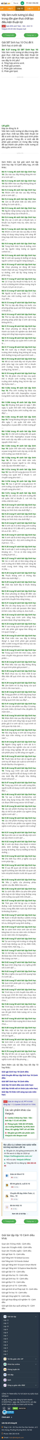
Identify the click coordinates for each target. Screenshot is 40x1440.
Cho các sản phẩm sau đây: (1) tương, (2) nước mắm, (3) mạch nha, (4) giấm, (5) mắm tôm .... (19, 707)
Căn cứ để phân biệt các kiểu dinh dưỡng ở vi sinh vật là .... (19, 202)
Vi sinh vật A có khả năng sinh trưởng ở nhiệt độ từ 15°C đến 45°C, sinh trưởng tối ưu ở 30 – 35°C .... (19, 527)
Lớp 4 (6, 1345)
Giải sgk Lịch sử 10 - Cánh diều (14, 1285)
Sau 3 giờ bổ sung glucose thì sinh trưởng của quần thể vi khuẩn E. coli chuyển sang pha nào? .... (19, 485)
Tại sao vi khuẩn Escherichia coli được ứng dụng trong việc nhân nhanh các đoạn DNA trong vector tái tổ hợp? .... (19, 798)
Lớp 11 (30, 8)
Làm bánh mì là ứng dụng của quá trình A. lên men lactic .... (19, 685)
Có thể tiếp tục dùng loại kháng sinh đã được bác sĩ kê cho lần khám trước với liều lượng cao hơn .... (19, 954)
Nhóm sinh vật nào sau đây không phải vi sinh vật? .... (19, 193)
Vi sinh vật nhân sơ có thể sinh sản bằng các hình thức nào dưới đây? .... (19, 507)
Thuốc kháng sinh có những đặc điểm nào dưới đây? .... (19, 575)
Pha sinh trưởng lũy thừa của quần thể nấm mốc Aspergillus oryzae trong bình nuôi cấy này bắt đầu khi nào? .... (19, 393)
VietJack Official (24, 1159)
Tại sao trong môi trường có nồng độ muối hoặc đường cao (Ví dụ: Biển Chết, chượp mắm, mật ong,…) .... (19, 942)
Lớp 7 (6, 1336)
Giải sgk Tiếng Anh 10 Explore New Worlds (19, 1268)
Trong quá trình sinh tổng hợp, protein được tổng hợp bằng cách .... (19, 617)
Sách (9, 1380)
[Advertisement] (20, 101)
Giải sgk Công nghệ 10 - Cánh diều (16, 1296)
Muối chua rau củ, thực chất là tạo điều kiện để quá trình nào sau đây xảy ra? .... (19, 675)
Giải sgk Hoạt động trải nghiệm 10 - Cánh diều (19, 1300)
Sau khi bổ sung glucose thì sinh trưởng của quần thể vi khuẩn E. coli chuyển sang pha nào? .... (19, 473)
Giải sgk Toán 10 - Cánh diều (13, 1254)
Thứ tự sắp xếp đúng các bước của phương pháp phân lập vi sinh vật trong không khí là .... (19, 318)
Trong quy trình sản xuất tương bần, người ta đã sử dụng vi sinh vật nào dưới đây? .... (19, 786)
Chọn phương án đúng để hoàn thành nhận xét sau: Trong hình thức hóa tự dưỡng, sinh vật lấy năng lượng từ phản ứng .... (19, 269)
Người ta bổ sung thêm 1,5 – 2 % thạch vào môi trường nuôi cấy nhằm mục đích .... (19, 294)
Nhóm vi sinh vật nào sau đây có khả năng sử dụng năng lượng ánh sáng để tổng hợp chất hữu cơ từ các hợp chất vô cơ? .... (19, 234)
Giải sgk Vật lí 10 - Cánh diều (13, 1271)
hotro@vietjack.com (16, 1437)
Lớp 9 (10, 8)
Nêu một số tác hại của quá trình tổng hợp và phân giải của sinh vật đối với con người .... (19, 1031)
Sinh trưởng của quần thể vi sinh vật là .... (19, 341)
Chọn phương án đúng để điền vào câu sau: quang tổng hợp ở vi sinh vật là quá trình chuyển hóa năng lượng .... (19, 595)
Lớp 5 (6, 1342)
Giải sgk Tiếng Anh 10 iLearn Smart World (19, 1264)
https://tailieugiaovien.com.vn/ (18, 1156)
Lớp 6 (6, 1339)
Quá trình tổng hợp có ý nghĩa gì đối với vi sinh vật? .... (19, 965)
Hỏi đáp (10, 1375)
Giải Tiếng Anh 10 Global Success (15, 1258)
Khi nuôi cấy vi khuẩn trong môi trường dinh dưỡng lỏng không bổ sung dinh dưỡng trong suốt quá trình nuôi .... (19, 351)
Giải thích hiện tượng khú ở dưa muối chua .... (19, 1021)
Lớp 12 (6, 1320)
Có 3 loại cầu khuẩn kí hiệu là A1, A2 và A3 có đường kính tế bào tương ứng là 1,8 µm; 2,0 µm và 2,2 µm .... (19, 283)
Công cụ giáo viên (16, 1385)
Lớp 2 (6, 1351)
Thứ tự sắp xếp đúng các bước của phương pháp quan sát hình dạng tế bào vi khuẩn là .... (19, 306)
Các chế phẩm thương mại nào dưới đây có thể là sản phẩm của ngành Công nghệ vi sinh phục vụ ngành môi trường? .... (19, 823)
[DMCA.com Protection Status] (19, 1408)
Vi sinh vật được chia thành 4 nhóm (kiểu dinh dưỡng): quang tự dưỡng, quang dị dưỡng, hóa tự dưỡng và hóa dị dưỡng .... (19, 847)
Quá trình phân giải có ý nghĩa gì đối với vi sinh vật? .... (19, 983)
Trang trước (9, 35)
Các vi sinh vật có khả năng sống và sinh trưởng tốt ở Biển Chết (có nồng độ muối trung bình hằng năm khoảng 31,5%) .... (19, 563)
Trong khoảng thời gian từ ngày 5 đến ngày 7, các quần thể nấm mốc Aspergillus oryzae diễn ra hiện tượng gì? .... (19, 422)
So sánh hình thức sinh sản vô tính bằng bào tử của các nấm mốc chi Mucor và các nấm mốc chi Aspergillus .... (19, 931)
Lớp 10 (20, 8)
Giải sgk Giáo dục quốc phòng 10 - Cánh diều (18, 1307)
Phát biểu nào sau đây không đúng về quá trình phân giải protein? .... (19, 664)
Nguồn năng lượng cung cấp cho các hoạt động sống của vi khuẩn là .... (19, 211)
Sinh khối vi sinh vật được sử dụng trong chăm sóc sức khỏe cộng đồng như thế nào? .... (19, 1043)
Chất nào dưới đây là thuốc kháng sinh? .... (19, 585)
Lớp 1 (6, 1354)
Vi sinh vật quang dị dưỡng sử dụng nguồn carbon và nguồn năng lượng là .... (19, 258)
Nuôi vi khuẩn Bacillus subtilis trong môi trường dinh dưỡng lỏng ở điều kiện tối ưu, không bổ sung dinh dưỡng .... (19, 919)
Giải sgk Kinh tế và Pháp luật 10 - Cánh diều (20, 1289)
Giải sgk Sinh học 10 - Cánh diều (15, 1278)
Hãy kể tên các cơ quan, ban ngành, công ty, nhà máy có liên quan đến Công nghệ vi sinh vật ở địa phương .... (19, 1055)
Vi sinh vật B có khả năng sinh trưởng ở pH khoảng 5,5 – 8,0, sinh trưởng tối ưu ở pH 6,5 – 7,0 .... (19, 539)
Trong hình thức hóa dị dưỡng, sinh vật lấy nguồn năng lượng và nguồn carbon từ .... (19, 247)
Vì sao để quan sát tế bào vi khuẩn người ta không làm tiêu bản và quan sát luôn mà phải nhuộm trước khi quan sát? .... (19, 870)
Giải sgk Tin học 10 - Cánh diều (14, 1292)
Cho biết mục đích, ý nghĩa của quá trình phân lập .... (19, 859)
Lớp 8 (6, 1333)
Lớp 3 (6, 1348)
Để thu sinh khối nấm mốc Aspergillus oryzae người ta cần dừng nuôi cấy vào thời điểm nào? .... (19, 461)
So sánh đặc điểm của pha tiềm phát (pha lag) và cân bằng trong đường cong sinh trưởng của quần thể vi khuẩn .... (19, 892)
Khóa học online (13, 1364)
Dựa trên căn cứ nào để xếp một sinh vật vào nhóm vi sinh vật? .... (19, 835)
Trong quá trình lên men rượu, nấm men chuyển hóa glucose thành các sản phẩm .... (19, 654)
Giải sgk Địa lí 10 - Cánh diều (13, 1282)
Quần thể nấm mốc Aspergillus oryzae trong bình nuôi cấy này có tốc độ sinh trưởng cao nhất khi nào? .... (19, 450)
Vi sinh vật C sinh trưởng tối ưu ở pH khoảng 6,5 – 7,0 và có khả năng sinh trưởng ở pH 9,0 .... (19, 550)
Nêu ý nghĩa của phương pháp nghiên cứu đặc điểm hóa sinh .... (19, 882)
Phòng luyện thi (13, 1369)
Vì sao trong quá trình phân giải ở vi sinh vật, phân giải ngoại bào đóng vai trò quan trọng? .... (19, 628)
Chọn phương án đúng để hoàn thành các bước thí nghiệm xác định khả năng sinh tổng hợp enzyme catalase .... (19, 330)
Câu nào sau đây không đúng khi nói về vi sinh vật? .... (19, 174)
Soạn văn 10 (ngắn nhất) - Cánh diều (17, 1247)
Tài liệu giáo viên (15, 1359)
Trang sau (30, 35)
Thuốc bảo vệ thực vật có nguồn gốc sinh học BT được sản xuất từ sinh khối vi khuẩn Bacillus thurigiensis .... (19, 760)
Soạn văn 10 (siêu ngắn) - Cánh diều (16, 1251)
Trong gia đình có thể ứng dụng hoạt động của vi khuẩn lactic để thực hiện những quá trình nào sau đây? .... (19, 696)
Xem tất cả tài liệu (19, 1214)
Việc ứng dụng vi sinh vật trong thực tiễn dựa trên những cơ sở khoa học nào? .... (19, 734)
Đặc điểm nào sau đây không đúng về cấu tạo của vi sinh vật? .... (19, 183)
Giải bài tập (11, 1317)
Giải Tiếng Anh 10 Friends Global (15, 1261)
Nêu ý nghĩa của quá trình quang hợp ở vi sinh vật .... (19, 974)
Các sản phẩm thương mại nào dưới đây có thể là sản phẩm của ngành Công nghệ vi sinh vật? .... (19, 810)
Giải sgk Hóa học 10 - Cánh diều (15, 1275)
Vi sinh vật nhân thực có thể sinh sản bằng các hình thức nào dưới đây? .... (19, 516)
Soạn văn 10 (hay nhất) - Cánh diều (16, 1244)
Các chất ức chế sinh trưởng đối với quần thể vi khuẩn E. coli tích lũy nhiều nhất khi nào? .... (19, 497)
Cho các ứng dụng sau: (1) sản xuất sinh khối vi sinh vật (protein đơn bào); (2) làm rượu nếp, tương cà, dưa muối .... (19, 607)
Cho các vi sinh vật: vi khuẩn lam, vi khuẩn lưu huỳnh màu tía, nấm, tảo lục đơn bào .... (19, 221)
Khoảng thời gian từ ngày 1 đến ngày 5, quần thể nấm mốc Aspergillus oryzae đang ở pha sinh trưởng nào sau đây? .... (19, 407)
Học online (33, 3)
